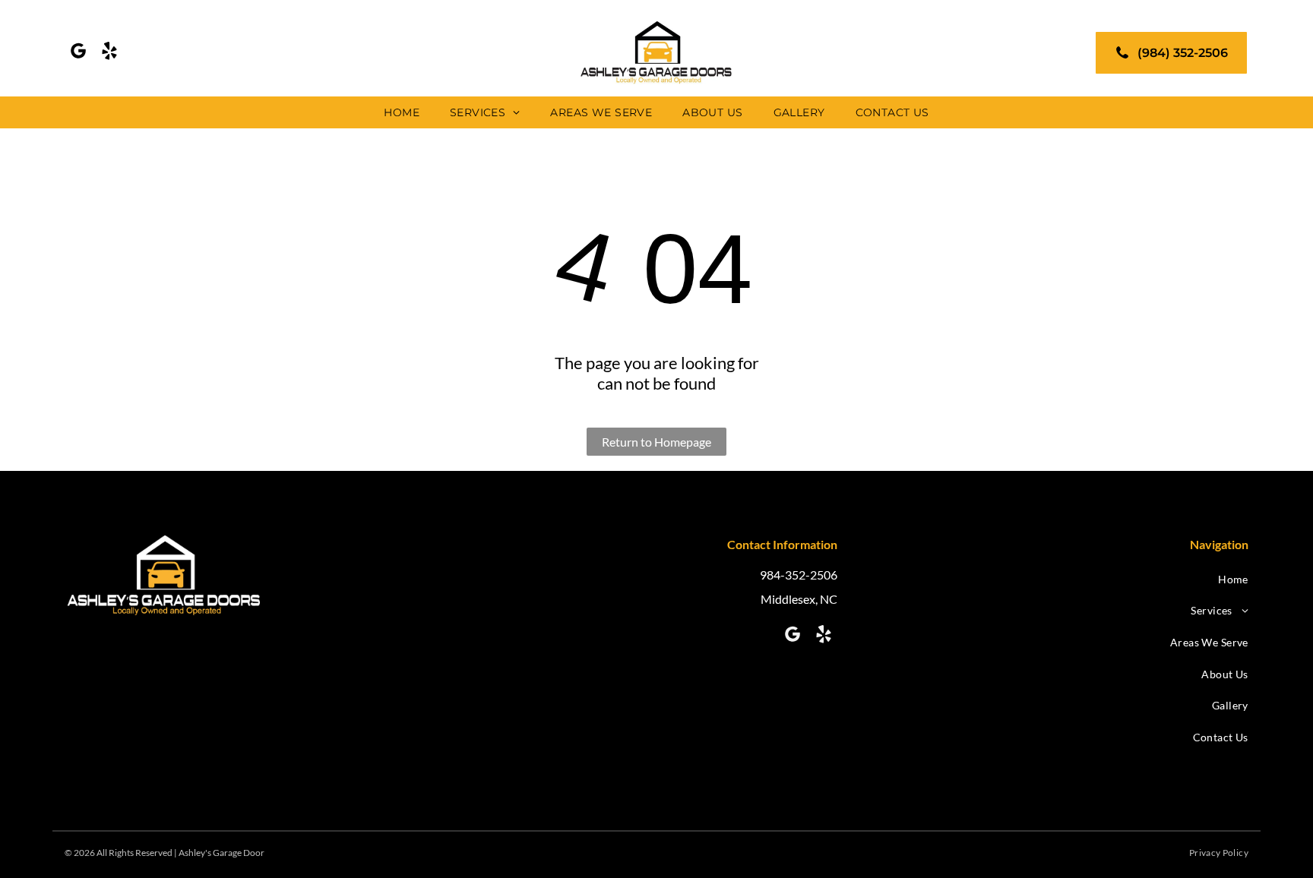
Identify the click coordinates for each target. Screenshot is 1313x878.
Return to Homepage (656, 441)
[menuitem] (402, 112)
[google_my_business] (78, 52)
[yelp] (109, 52)
